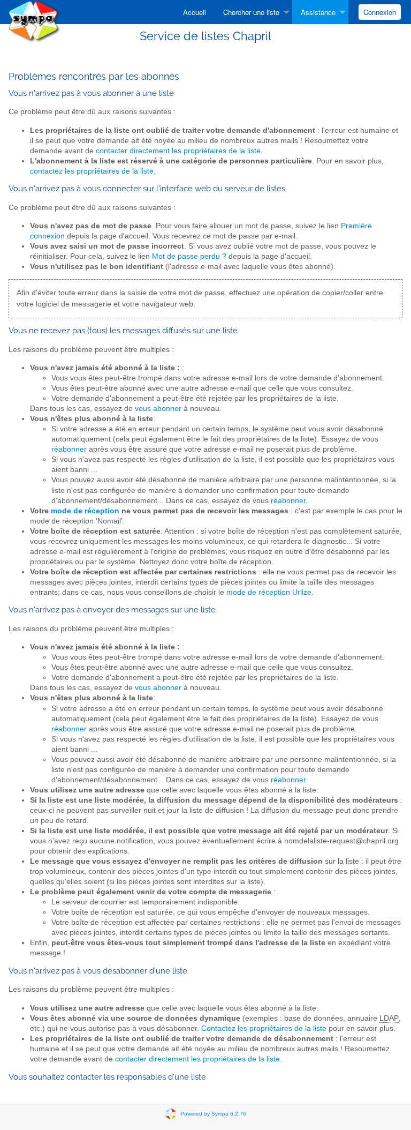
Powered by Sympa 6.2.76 (213, 1114)
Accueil (194, 12)
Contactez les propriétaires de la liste (263, 1028)
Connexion (379, 12)
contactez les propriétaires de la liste (92, 171)
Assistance (318, 12)
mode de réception (85, 511)
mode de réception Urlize (268, 592)
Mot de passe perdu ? (189, 256)
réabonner (69, 449)
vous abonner (158, 409)
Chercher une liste (251, 12)
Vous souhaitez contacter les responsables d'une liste (107, 1077)
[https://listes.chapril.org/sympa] (34, 21)
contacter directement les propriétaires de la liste (178, 151)
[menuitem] (194, 12)
